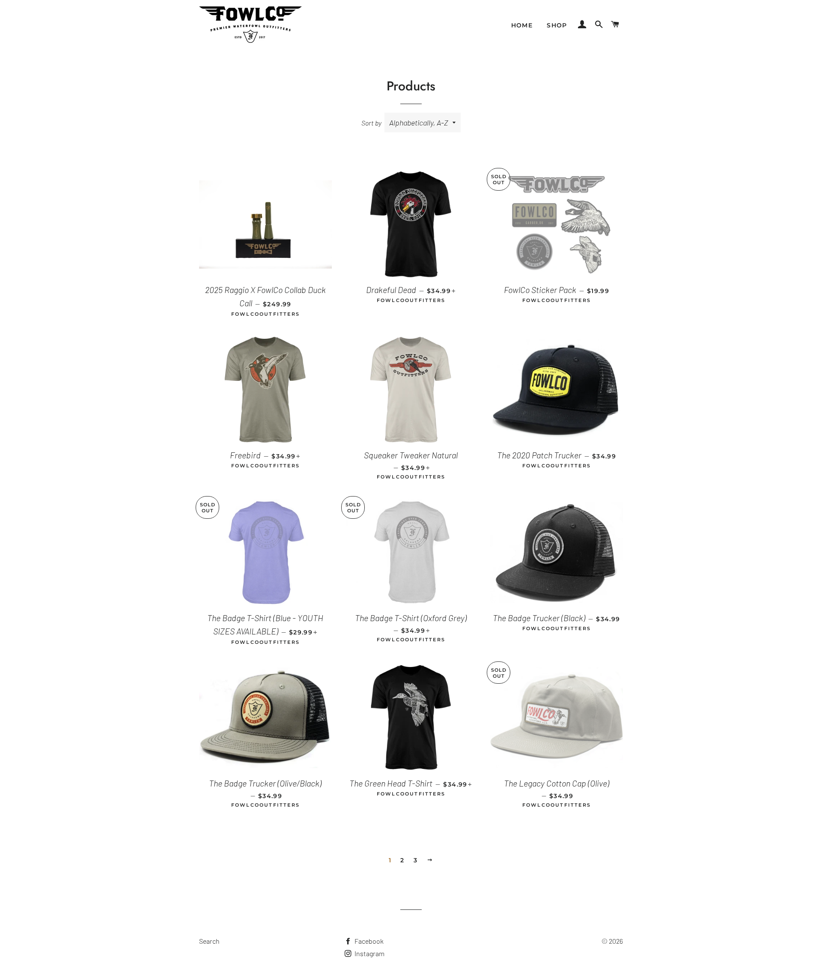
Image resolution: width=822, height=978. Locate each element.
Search (209, 941)
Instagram (368, 953)
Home (522, 25)
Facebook (368, 941)
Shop (557, 25)
